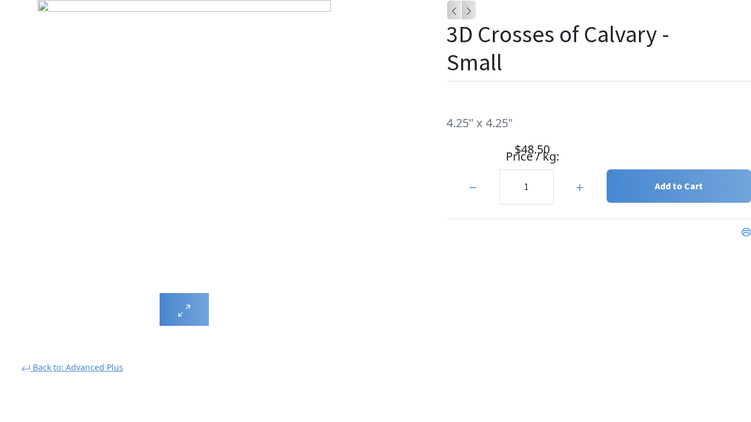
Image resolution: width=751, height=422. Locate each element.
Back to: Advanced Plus (77, 367)
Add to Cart (679, 186)
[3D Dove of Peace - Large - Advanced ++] (468, 10)
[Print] (746, 230)
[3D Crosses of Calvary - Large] (454, 10)
